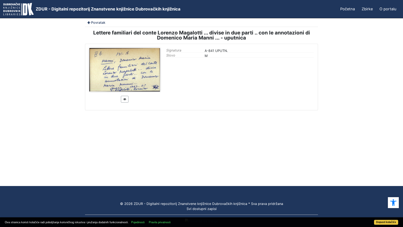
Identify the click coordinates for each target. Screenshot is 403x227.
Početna (347, 9)
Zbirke (367, 9)
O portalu (387, 9)
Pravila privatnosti (160, 222)
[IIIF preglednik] (124, 99)
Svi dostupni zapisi (202, 209)
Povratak (98, 22)
